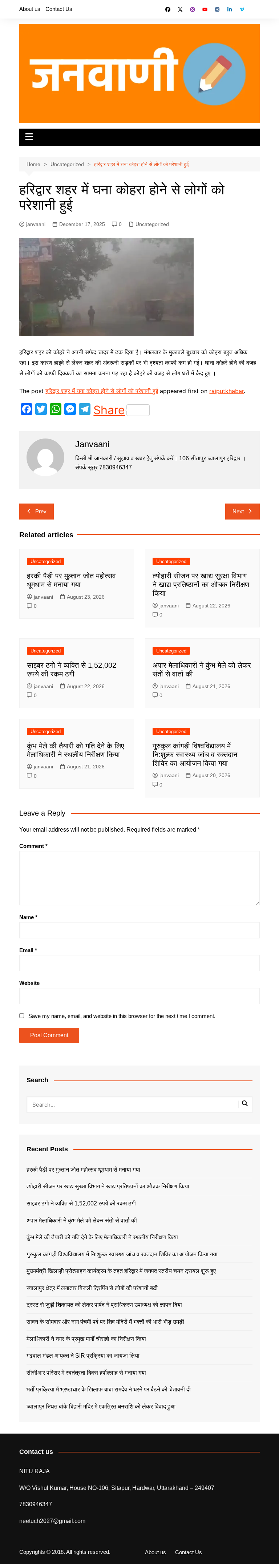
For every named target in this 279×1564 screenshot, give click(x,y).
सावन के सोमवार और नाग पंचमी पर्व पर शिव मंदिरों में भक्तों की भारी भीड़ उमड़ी (105, 1322)
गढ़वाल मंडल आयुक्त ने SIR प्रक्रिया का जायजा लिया (83, 1356)
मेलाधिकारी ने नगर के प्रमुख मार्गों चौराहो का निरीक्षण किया (86, 1339)
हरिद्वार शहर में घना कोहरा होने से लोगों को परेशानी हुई (101, 391)
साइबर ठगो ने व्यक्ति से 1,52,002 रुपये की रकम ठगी (81, 1203)
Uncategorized (152, 224)
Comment (33, 846)
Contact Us (58, 9)
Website (29, 983)
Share (109, 410)
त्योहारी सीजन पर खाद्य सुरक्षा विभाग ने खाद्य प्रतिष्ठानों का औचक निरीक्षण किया (201, 584)
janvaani (35, 224)
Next (238, 511)
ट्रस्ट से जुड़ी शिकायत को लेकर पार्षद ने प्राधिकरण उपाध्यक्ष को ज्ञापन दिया (104, 1305)
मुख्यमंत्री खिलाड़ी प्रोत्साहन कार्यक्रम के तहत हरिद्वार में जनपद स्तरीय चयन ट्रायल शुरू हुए (121, 1271)
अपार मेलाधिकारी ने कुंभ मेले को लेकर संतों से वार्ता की (82, 1220)
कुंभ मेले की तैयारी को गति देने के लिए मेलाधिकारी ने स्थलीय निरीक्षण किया (102, 1237)
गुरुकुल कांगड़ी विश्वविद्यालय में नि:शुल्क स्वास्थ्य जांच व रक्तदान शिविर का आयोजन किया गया (195, 754)
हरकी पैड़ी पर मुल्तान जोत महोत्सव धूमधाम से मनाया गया (83, 1170)
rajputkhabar (226, 391)
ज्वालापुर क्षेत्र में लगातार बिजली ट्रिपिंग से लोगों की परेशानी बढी (92, 1288)
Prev (40, 511)
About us (29, 9)
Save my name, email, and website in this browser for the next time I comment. (121, 1016)
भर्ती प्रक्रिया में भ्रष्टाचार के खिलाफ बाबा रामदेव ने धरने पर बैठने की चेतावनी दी (109, 1389)
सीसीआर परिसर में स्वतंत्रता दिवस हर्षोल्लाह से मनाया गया (86, 1373)
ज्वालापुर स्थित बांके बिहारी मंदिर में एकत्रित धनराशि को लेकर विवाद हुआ (101, 1406)
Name (28, 917)
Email (28, 950)
